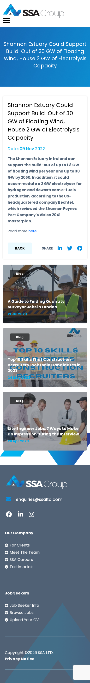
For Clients (20, 545)
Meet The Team (25, 552)
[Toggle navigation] (6, 20)
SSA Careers (21, 559)
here (33, 230)
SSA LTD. (46, 652)
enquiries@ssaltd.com (38, 499)
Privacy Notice (19, 659)
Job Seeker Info (24, 605)
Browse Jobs (22, 612)
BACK (20, 248)
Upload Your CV (24, 620)
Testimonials (21, 567)
